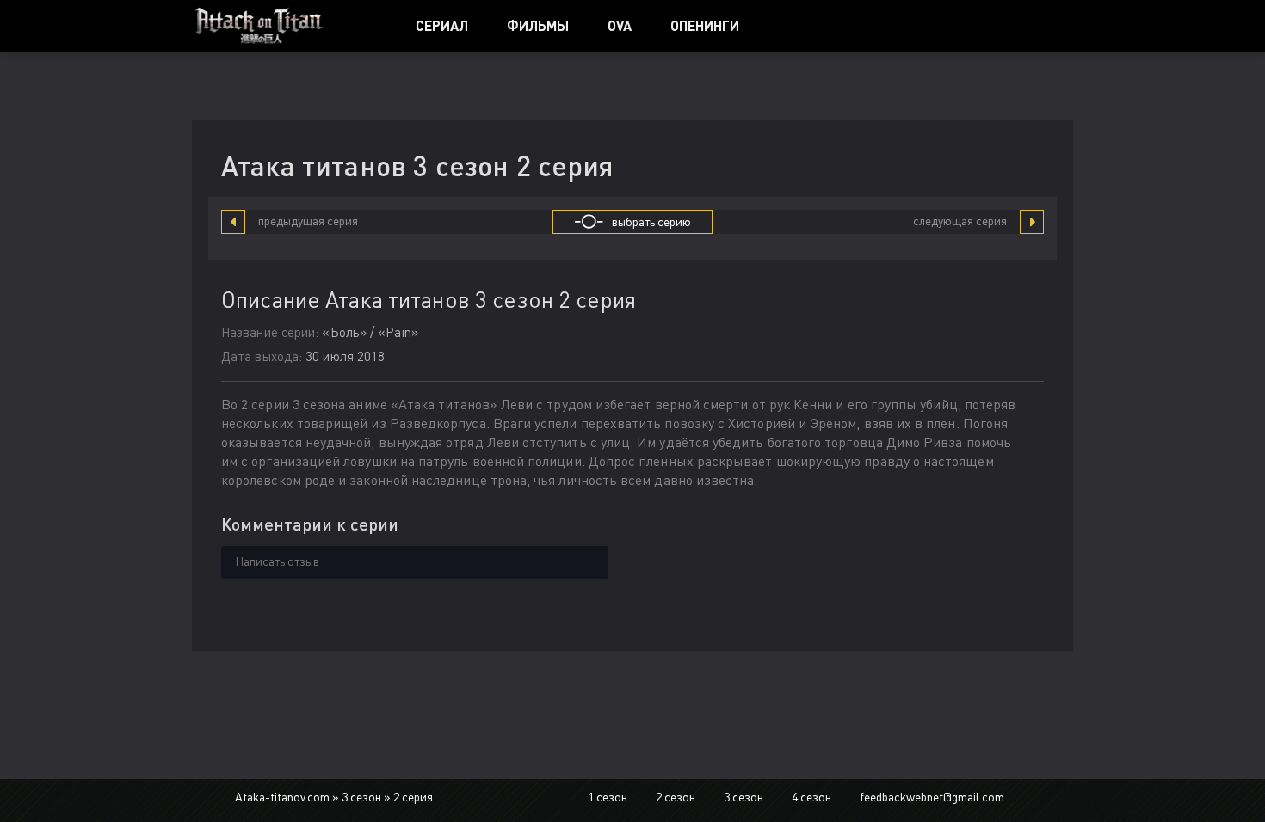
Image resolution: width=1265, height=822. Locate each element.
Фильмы (538, 25)
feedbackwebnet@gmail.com (932, 796)
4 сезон (811, 796)
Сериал (442, 25)
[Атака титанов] (284, 25)
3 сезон (743, 796)
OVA (620, 25)
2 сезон (675, 796)
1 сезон (607, 796)
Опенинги (704, 25)
